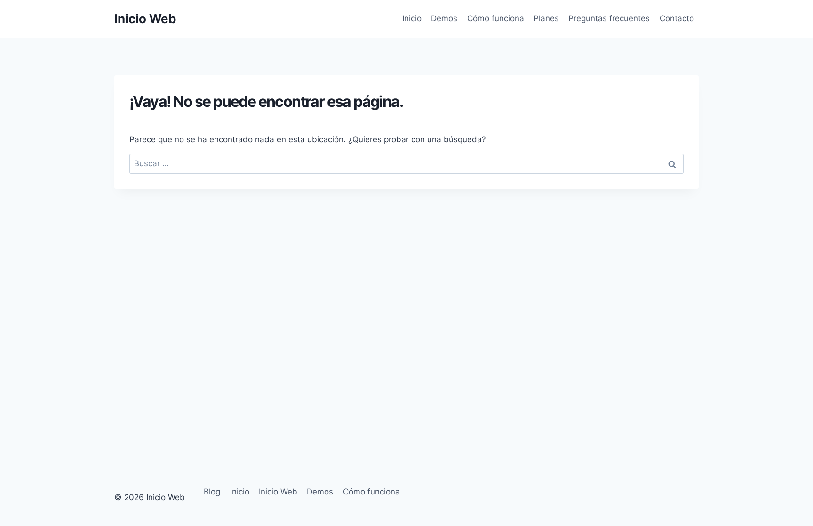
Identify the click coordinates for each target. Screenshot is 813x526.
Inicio (412, 18)
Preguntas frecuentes (609, 18)
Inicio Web (278, 491)
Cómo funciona (495, 18)
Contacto (677, 18)
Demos (444, 18)
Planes (546, 18)
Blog (212, 491)
